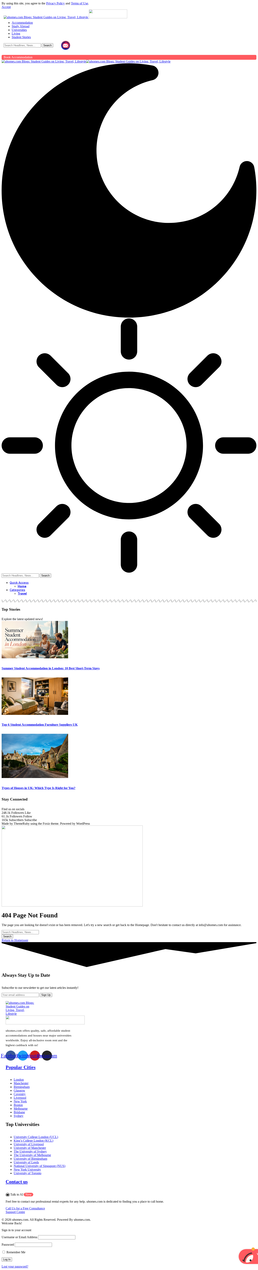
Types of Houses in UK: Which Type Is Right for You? (38, 788)
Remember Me (15, 1252)
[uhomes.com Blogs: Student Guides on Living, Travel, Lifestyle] (86, 61)
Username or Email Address (19, 1237)
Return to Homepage (15, 940)
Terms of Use (79, 3)
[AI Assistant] (65, 45)
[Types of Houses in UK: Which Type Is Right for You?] (35, 777)
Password (8, 1244)
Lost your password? (15, 1266)
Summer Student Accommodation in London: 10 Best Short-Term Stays (51, 668)
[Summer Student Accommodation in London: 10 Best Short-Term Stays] (35, 657)
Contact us (17, 1181)
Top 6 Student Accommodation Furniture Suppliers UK (40, 724)
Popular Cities (20, 1067)
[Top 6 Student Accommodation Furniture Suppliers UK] (35, 713)
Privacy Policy (55, 3)
